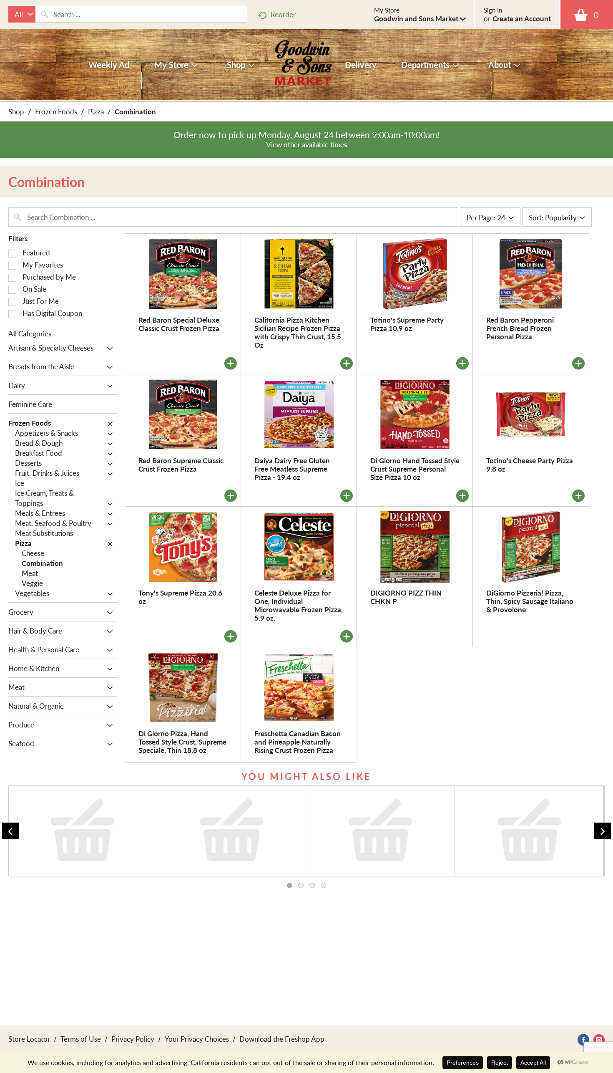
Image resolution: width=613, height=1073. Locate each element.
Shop (16, 111)
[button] (420, 18)
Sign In (493, 10)
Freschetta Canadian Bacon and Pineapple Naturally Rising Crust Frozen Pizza (297, 741)
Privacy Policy (132, 1039)
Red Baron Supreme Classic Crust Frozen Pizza (181, 464)
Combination (135, 111)
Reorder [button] (283, 14)
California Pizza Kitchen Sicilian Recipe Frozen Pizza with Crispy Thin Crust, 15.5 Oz (297, 332)
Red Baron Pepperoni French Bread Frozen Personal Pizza (520, 328)
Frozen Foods (56, 111)
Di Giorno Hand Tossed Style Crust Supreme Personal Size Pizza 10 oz (415, 468)
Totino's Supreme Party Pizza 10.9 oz (407, 324)
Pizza (96, 111)
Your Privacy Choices (197, 1039)
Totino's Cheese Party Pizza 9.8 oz (529, 464)
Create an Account (521, 18)
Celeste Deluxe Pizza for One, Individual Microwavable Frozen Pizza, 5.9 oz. (298, 605)
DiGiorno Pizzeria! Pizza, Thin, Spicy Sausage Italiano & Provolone (529, 601)
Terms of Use (80, 1039)
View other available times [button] (306, 144)
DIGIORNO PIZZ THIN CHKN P (406, 597)
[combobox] (21, 14)
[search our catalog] (44, 14)
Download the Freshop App (281, 1039)
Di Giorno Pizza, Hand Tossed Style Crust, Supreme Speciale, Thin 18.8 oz (182, 741)
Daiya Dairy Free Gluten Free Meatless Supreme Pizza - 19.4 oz (292, 468)
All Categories (29, 333)
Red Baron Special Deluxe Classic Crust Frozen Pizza (178, 324)
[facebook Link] (583, 1040)
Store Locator (29, 1039)
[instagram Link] (599, 1040)
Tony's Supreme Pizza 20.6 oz (180, 597)
